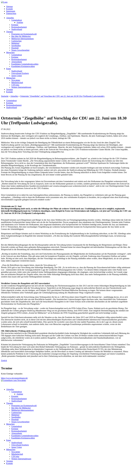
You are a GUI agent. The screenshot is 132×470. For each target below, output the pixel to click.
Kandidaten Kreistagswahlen (23, 66)
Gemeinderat (16, 20)
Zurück (4, 360)
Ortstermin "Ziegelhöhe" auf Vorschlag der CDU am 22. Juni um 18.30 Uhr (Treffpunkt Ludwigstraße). (62, 96)
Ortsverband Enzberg (20, 73)
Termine (9, 89)
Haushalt (15, 48)
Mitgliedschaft (17, 82)
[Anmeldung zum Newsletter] (13, 380)
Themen (9, 32)
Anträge (19, 22)
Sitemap (9, 6)
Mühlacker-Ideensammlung (22, 39)
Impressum (10, 11)
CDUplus (15, 85)
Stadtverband (16, 29)
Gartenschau (16, 41)
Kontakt (9, 9)
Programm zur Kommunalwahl (24, 34)
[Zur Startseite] (4, 2)
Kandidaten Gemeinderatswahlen (24, 64)
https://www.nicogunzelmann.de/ (14, 378)
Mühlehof (15, 43)
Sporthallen (16, 45)
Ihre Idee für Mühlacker (21, 36)
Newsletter (15, 80)
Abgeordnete (16, 62)
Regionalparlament (19, 27)
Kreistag (14, 25)
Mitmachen (10, 78)
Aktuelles (10, 18)
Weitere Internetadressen (21, 87)
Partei (8, 69)
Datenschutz (11, 13)
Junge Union (16, 76)
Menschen (10, 52)
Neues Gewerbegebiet (20, 50)
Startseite (4, 96)
